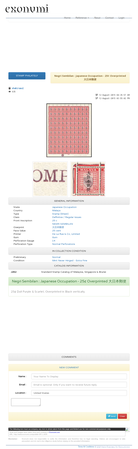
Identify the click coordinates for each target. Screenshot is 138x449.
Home (67, 17)
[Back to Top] (127, 430)
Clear (122, 416)
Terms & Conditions (86, 446)
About (97, 17)
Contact (109, 17)
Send (112, 416)
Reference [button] (81, 17)
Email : (22, 384)
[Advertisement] (69, 46)
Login (122, 17)
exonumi (27, 9)
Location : (20, 392)
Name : (22, 376)
